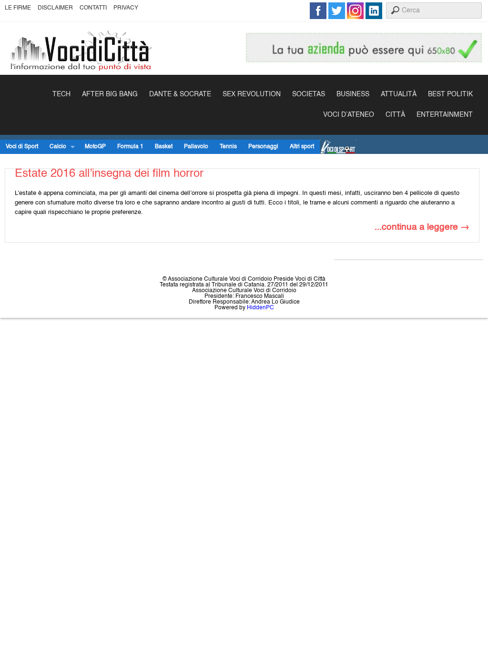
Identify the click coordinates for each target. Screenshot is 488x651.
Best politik (450, 94)
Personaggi (263, 147)
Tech (61, 94)
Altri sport (302, 147)
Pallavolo (196, 147)
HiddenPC (260, 308)
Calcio (55, 147)
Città (395, 115)
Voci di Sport (22, 147)
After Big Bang (110, 94)
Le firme (18, 8)
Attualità (399, 94)
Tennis (228, 147)
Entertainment (445, 115)
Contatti (93, 8)
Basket (164, 147)
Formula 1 (130, 147)
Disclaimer (55, 8)
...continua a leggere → (422, 227)
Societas (308, 94)
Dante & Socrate (180, 94)
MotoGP (95, 147)
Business (352, 94)
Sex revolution (252, 94)
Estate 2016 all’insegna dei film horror (109, 174)
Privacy (125, 8)
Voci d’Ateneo (348, 115)
